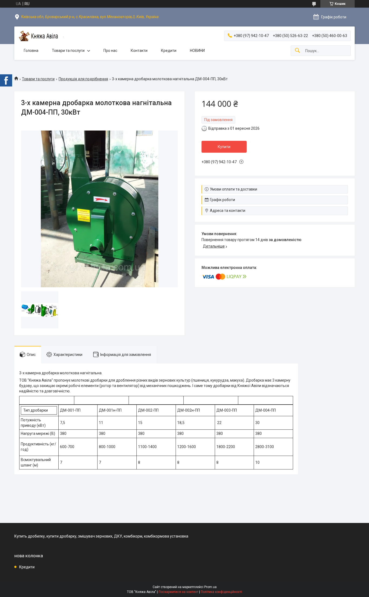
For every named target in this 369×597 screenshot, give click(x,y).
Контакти (139, 50)
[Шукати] (297, 50)
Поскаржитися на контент (178, 592)
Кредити (168, 50)
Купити (224, 147)
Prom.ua (210, 587)
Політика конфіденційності (221, 592)
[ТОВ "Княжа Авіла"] (38, 36)
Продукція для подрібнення (83, 79)
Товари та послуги (68, 50)
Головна (31, 50)
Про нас (110, 50)
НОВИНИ (197, 50)
